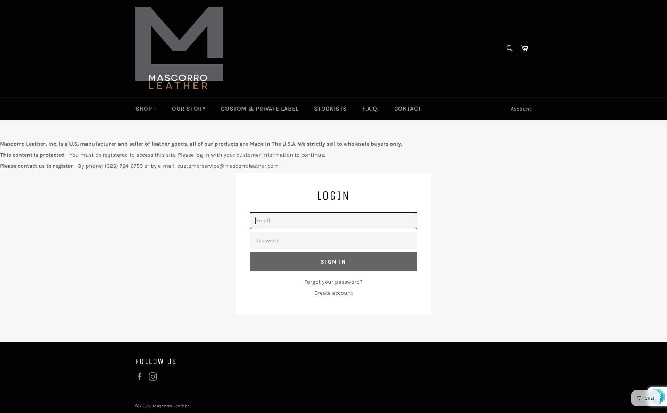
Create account (333, 293)
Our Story (189, 108)
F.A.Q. (370, 108)
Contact (407, 108)
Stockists (330, 108)
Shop (144, 108)
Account (521, 108)
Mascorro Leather (171, 405)
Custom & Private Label (259, 108)
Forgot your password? (333, 281)
